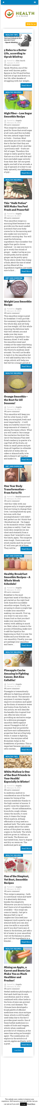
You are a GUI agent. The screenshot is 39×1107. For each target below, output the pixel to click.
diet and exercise (14, 278)
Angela (18, 120)
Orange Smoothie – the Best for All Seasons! (16, 400)
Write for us (31, 24)
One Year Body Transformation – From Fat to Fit (15, 489)
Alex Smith (20, 60)
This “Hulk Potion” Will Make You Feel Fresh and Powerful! (16, 206)
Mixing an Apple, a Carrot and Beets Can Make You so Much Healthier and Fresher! (17, 974)
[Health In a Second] (19, 13)
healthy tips (12, 35)
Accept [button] (23, 1104)
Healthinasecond (22, 496)
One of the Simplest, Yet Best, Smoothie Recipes (16, 879)
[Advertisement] (19, 1077)
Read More (31, 1104)
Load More (18, 1050)
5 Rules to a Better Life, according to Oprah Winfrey (15, 53)
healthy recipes (13, 92)
